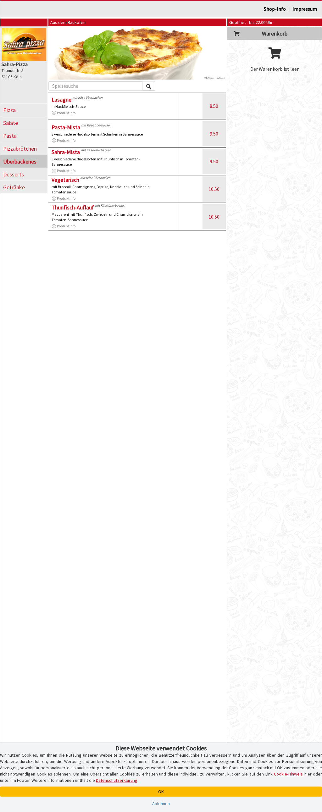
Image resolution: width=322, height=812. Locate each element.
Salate (10, 122)
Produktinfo (66, 112)
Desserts (13, 174)
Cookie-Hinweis (288, 774)
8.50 (214, 106)
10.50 (213, 189)
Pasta (10, 135)
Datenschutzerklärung (116, 780)
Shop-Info (275, 9)
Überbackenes (19, 161)
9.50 (214, 134)
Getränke (14, 187)
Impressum (304, 9)
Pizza (9, 110)
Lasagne (61, 99)
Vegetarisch (65, 179)
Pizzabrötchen (20, 148)
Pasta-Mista (66, 127)
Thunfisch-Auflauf (73, 207)
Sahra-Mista (66, 152)
